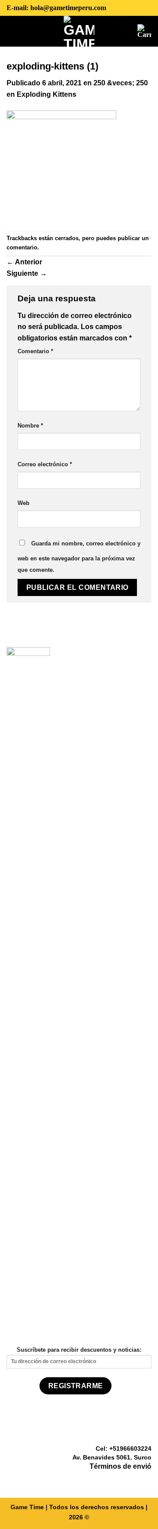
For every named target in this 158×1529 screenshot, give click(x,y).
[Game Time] (79, 31)
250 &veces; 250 (120, 83)
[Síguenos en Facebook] (124, 1480)
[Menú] (13, 30)
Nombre (30, 425)
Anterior (24, 262)
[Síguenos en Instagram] (135, 1480)
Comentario (35, 351)
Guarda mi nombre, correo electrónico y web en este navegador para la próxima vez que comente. (79, 556)
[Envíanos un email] (146, 1480)
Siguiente (27, 273)
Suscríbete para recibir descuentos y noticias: (79, 1349)
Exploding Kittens (46, 94)
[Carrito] (144, 31)
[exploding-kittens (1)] (61, 164)
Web (23, 503)
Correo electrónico (45, 464)
